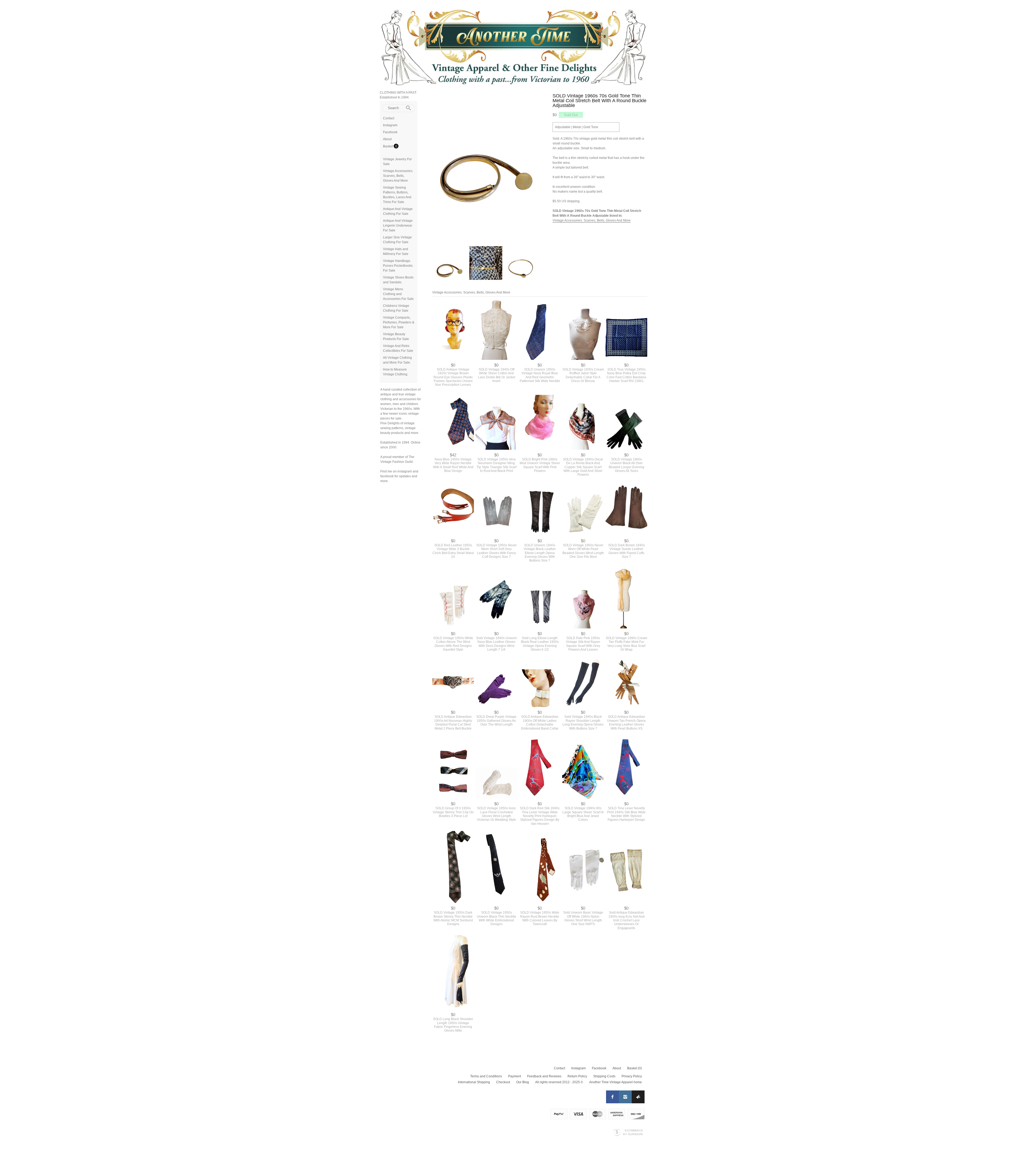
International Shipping (474, 1082)
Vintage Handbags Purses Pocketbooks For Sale (398, 265)
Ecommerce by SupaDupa (633, 1132)
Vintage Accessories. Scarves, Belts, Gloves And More (398, 175)
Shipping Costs (604, 1076)
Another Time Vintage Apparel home (615, 1082)
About (387, 139)
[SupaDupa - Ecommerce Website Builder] (617, 1132)
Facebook (390, 132)
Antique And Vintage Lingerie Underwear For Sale (398, 225)
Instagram (390, 125)
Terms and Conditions (486, 1076)
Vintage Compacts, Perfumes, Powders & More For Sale (398, 322)
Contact (388, 118)
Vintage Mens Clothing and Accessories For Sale (398, 294)
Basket (388, 146)
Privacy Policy (632, 1076)
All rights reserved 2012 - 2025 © (559, 1082)
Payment (514, 1076)
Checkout (503, 1082)
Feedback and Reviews (544, 1076)
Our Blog (522, 1082)
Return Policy (577, 1076)
